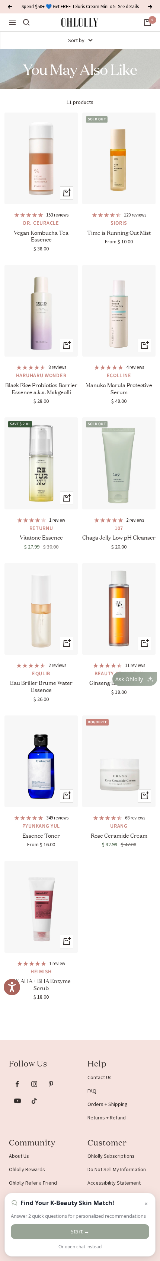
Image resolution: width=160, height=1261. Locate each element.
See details (128, 4)
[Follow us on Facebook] (17, 1084)
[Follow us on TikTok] (34, 1101)
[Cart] (147, 22)
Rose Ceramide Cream (119, 835)
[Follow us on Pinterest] (50, 1084)
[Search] (26, 22)
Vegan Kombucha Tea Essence (41, 236)
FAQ (91, 1090)
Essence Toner (41, 835)
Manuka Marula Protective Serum (119, 388)
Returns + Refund (106, 1117)
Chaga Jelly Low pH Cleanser (119, 537)
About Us (19, 1156)
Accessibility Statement (114, 1182)
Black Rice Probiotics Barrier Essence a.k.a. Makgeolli (41, 388)
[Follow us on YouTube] (17, 1101)
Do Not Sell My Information (116, 1169)
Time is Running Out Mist (119, 232)
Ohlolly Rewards (27, 1169)
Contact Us (99, 1077)
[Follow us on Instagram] (34, 1084)
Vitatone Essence (41, 537)
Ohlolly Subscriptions (111, 1156)
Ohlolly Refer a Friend (33, 1182)
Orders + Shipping (107, 1104)
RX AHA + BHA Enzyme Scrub (41, 984)
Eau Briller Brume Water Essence (41, 686)
